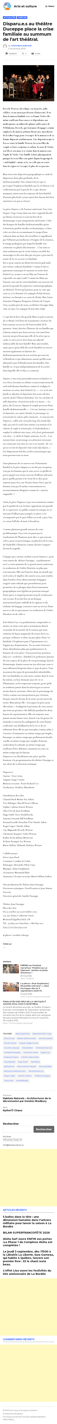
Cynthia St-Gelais (30, 1052)
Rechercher (11, 1123)
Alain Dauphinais (23, 1034)
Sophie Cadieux (25, 1076)
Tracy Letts (8, 1081)
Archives (7, 1136)
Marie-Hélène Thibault (26, 1066)
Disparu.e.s (45, 1052)
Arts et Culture (10, 1043)
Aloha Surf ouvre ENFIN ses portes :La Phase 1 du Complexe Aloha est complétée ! (27, 1242)
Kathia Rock (9, 1066)
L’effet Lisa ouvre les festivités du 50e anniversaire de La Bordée (27, 1272)
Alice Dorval (9, 1038)
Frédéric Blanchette (30, 1057)
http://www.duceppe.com (15, 927)
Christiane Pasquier (12, 1052)
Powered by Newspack (13, 1414)
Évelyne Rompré (11, 1057)
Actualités (10, 17)
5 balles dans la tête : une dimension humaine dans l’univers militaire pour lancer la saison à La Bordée (27, 1221)
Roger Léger (9, 1076)
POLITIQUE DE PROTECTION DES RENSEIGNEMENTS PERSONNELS (24, 1418)
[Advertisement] (28, 1177)
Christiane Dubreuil (21, 45)
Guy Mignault (9, 1062)
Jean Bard (35, 1062)
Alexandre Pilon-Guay (42, 1034)
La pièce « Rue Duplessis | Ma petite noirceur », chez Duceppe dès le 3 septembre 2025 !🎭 (34, 987)
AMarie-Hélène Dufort (26, 1038)
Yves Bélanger (22, 1081)
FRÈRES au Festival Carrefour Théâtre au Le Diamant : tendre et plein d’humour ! (34, 969)
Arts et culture (25, 6)
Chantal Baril (27, 1048)
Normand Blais (45, 1066)
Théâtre (22, 17)
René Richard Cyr (36, 1071)
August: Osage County (28, 1043)
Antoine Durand (45, 1038)
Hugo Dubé (23, 1062)
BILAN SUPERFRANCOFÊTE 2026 (26, 1232)
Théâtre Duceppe (42, 1076)
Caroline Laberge (11, 1048)
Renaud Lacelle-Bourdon (15, 1071)
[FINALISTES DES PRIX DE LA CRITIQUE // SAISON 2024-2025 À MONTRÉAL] (27, 1012)
